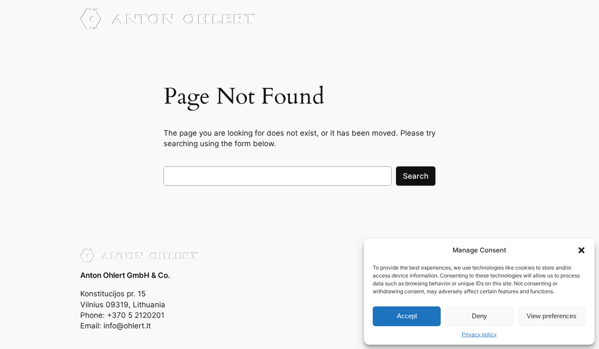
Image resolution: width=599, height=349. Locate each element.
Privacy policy (479, 334)
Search (415, 176)
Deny (479, 316)
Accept (407, 316)
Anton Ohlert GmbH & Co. (125, 275)
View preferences (552, 316)
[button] (581, 250)
